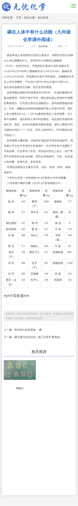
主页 (18, 17)
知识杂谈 (43, 17)
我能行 (20, 388)
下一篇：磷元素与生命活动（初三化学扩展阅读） (33, 337)
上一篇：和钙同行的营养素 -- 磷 (23, 329)
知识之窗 (29, 17)
